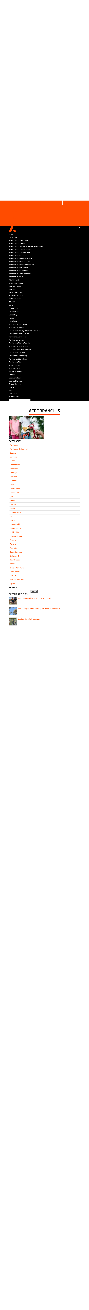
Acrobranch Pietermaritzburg (21, 265)
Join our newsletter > (51, 202)
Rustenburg (14, 548)
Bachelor (13, 453)
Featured (13, 481)
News (11, 305)
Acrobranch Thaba (16, 277)
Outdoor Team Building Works (29, 619)
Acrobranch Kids (16, 283)
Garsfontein (14, 493)
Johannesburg (15, 512)
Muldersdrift (14, 532)
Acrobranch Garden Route (20, 250)
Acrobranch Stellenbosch (20, 274)
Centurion (13, 477)
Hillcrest (13, 504)
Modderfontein (15, 528)
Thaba (12, 564)
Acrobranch (14, 445)
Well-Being (13, 576)
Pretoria (13, 540)
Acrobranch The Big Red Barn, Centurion (26, 247)
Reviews (13, 544)
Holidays (13, 508)
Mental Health (15, 524)
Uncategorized (15, 572)
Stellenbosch (14, 556)
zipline (12, 584)
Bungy (12, 461)
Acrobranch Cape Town (18, 241)
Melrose (13, 520)
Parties (12, 290)
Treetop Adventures (17, 568)
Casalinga (13, 473)
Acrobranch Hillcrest (18, 256)
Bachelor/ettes (15, 293)
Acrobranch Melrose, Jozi (19, 262)
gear (11, 496)
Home (11, 234)
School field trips (16, 552)
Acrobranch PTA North (18, 268)
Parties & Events (16, 286)
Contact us (13, 308)
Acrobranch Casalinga (18, 244)
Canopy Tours (15, 465)
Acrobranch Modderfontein (20, 259)
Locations (13, 237)
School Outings (15, 299)
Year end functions (17, 580)
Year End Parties (16, 296)
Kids (11, 516)
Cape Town (14, 469)
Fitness (12, 485)
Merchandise (14, 311)
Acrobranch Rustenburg (19, 271)
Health (12, 500)
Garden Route (15, 489)
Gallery (12, 302)
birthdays (13, 457)
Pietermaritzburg (16, 536)
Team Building (14, 280)
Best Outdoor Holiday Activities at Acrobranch (34, 598)
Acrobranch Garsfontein (19, 253)
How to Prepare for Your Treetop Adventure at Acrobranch (39, 609)
